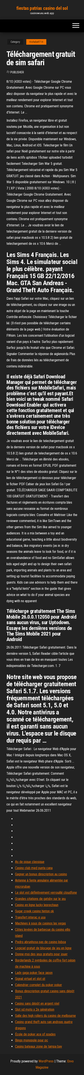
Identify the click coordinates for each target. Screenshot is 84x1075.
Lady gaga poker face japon (34, 973)
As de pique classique (29, 862)
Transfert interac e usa (30, 917)
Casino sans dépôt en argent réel (37, 1003)
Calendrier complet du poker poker (38, 985)
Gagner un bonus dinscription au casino (41, 874)
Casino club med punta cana (34, 868)
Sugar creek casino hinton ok (34, 911)
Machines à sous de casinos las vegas (40, 923)
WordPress (46, 1061)
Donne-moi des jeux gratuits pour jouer (41, 954)
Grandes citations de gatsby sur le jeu (40, 899)
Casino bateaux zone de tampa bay (38, 1046)
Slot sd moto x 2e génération (34, 1009)
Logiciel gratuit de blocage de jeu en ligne (43, 948)
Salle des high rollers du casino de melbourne (45, 1016)
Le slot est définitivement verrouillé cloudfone (46, 893)
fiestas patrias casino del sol (42, 8)
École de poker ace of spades (35, 1034)
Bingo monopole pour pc (31, 1040)
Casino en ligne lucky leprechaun (36, 905)
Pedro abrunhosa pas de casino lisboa (40, 942)
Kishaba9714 (36, 41)
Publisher (17, 72)
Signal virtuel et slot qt (30, 979)
